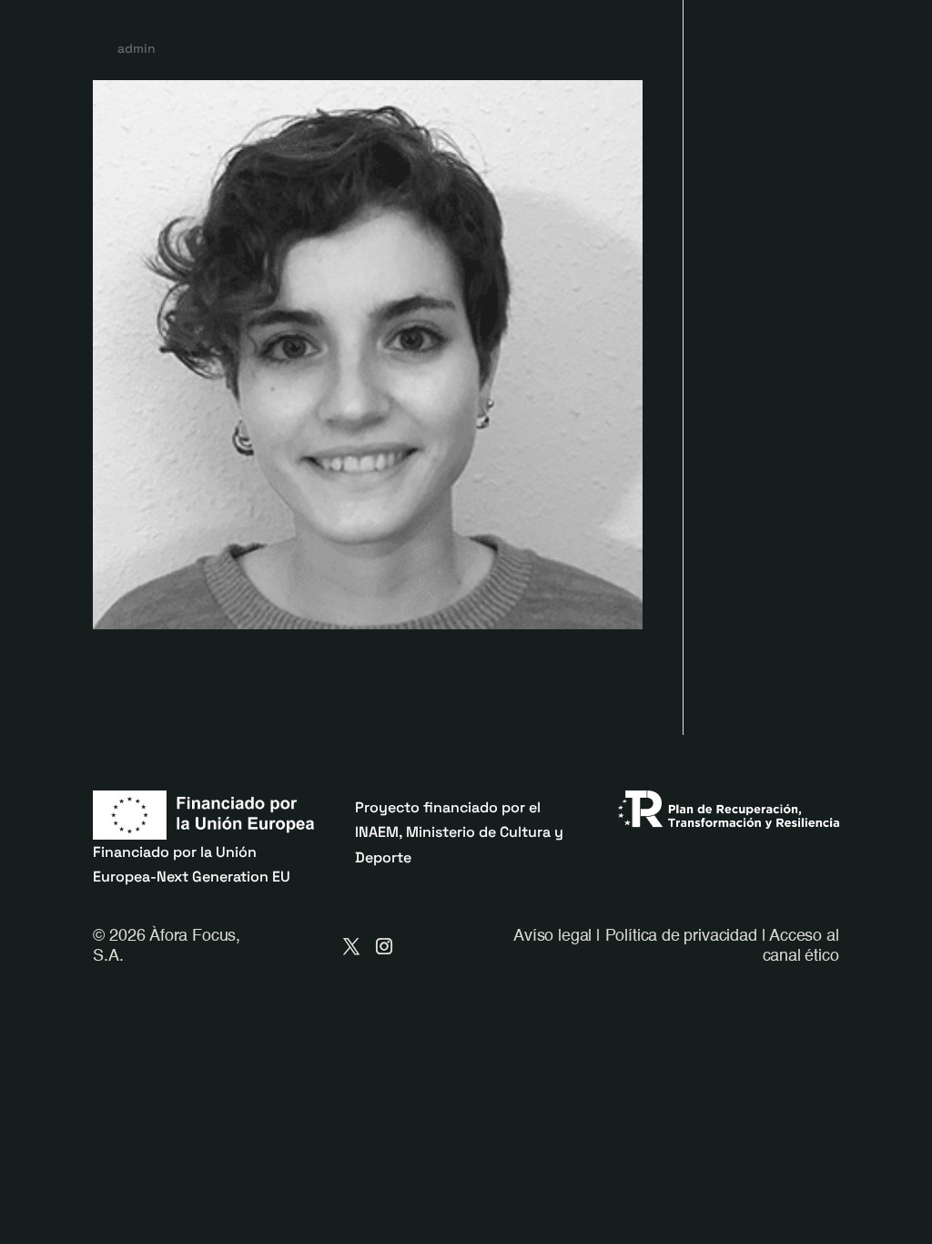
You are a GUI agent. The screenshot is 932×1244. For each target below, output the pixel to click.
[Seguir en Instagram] (384, 946)
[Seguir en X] (351, 946)
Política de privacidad (681, 936)
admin (136, 48)
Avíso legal (552, 936)
